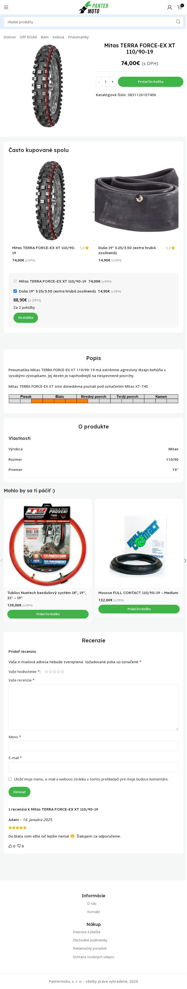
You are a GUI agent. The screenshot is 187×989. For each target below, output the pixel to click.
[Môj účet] (170, 7)
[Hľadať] (178, 22)
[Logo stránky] (93, 6)
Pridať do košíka (150, 81)
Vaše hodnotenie (24, 671)
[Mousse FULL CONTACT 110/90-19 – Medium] (139, 543)
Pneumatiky (78, 36)
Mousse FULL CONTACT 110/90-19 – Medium (138, 592)
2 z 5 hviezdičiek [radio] (50, 671)
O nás (91, 903)
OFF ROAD (28, 36)
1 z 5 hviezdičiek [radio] (46, 671)
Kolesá (58, 36)
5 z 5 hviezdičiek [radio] (62, 671)
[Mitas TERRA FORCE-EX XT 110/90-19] (50, 200)
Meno (15, 736)
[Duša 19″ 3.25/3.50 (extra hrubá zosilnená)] (136, 200)
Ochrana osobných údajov (93, 957)
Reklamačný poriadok (90, 948)
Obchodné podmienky (90, 940)
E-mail (15, 757)
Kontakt (93, 911)
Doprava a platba (86, 932)
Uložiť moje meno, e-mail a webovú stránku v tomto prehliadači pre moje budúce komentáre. (91, 779)
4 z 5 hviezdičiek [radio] (58, 671)
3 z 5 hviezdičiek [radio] (54, 671)
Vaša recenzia (22, 680)
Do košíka (25, 317)
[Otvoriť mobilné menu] (6, 7)
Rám (45, 36)
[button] (48, 614)
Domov (10, 36)
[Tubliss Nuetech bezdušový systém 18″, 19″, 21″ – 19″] (48, 543)
